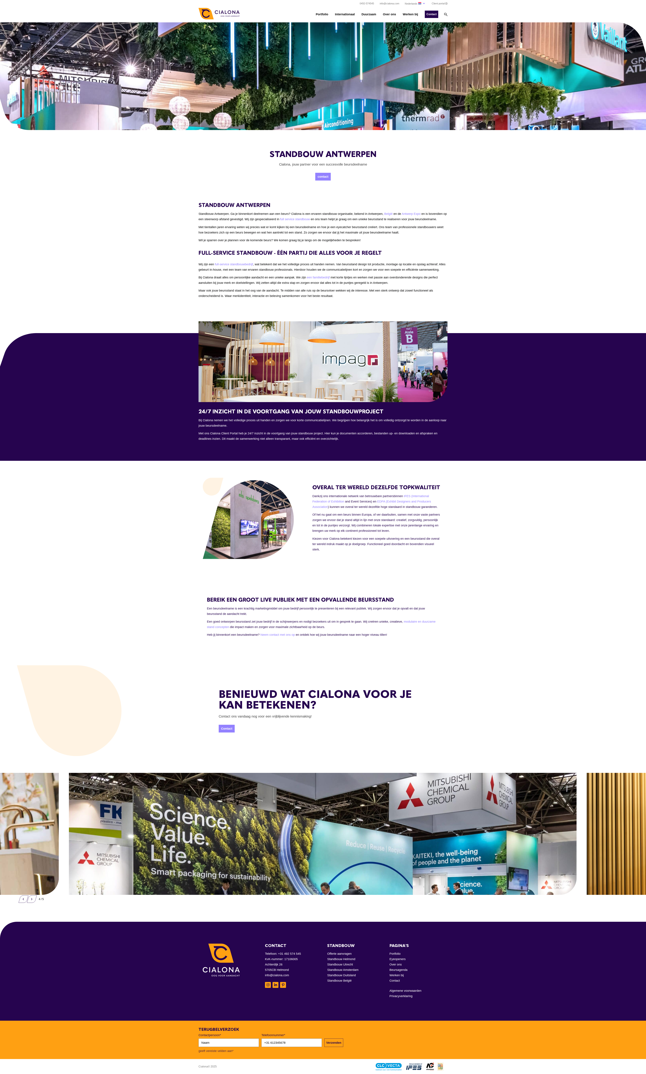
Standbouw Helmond (341, 959)
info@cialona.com (277, 975)
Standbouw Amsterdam (342, 970)
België (388, 214)
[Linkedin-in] (275, 985)
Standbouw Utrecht (340, 964)
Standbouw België (339, 980)
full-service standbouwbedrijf (234, 264)
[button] (415, 3)
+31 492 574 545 (289, 953)
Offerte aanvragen (339, 953)
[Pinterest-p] (283, 985)
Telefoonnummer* (273, 1035)
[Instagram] (268, 985)
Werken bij (410, 14)
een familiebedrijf (318, 277)
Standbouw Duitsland (341, 975)
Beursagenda (398, 970)
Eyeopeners (397, 959)
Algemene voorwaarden (405, 990)
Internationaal (345, 14)
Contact (394, 980)
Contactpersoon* (210, 1035)
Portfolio (322, 14)
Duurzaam (369, 14)
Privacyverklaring (400, 996)
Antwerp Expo (411, 214)
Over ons (389, 14)
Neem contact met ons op (277, 634)
